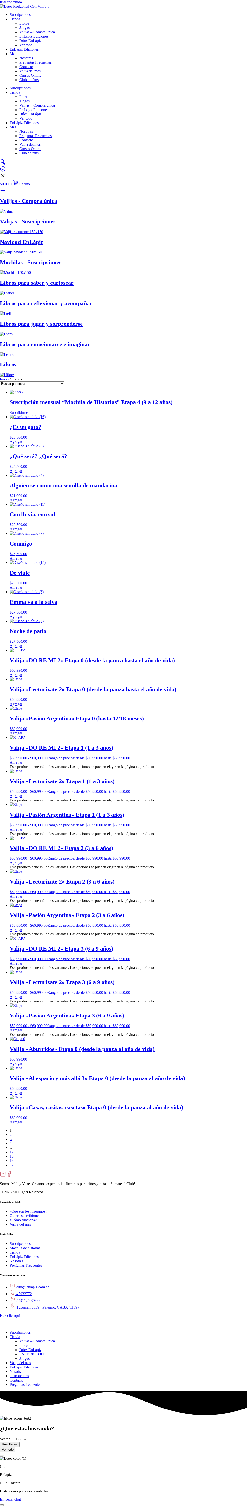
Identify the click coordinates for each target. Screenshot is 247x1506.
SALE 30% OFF (32, 1354)
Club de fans (29, 80)
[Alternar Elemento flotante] (2, 1505)
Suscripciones (20, 15)
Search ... (7, 1439)
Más (13, 54)
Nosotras (26, 58)
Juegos (24, 28)
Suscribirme (19, 412)
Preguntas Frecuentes (35, 62)
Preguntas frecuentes (25, 1384)
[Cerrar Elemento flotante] (2, 1455)
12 (12, 1152)
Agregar (16, 762)
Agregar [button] (16, 442)
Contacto (26, 67)
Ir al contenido (11, 2)
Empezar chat (10, 1499)
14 (12, 1161)
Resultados (10, 1444)
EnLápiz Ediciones (33, 36)
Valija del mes (30, 71)
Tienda (15, 19)
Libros (24, 23)
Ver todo (25, 45)
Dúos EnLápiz (30, 41)
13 (12, 1156)
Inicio (4, 379)
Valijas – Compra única (37, 32)
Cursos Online (30, 75)
